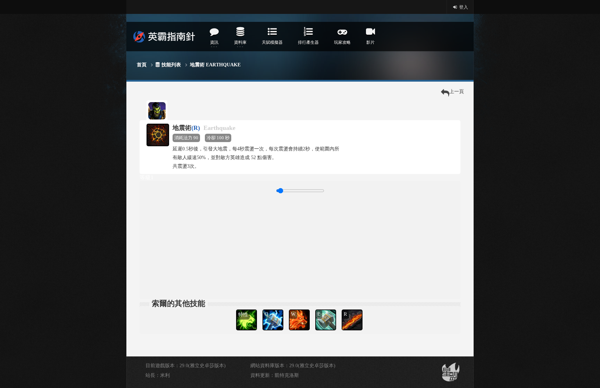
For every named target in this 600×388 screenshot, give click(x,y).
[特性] (247, 308)
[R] (353, 308)
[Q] (273, 308)
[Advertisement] (300, 245)
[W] (300, 308)
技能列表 (171, 64)
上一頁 (456, 91)
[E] (326, 308)
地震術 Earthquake (215, 64)
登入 (463, 7)
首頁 (142, 64)
